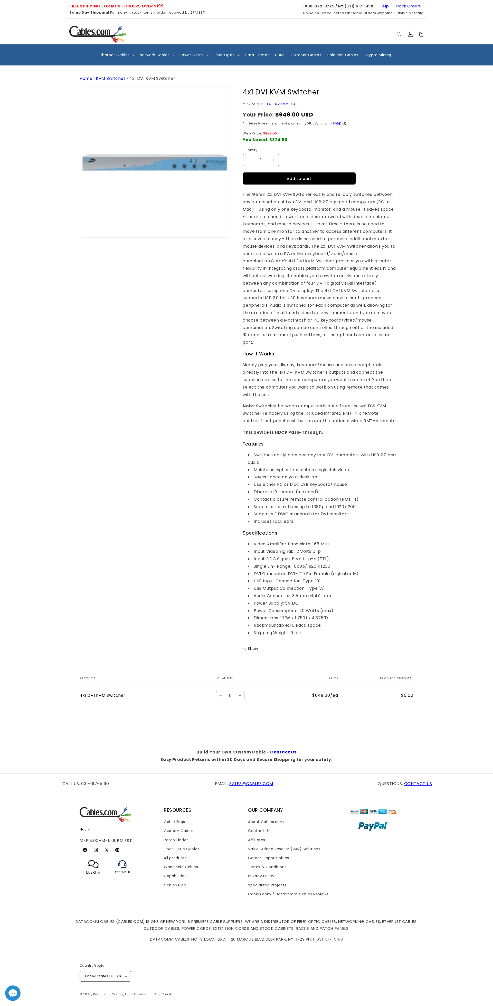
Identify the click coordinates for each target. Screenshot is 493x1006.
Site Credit (163, 994)
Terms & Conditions (267, 867)
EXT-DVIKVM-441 (282, 103)
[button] (399, 34)
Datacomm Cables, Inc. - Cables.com (123, 994)
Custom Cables (179, 831)
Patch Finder (176, 840)
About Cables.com (266, 822)
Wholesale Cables (181, 867)
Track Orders (408, 6)
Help (384, 6)
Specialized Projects (267, 885)
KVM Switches (111, 78)
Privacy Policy (261, 876)
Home (86, 78)
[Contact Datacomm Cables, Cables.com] (122, 877)
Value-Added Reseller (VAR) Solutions (284, 849)
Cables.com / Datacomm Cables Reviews (288, 894)
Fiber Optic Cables (182, 849)
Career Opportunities (268, 857)
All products (175, 857)
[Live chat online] (13, 993)
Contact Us (283, 752)
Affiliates (256, 840)
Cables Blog (175, 885)
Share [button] (253, 648)
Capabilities (175, 876)
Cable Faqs (174, 822)
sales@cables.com (251, 784)
